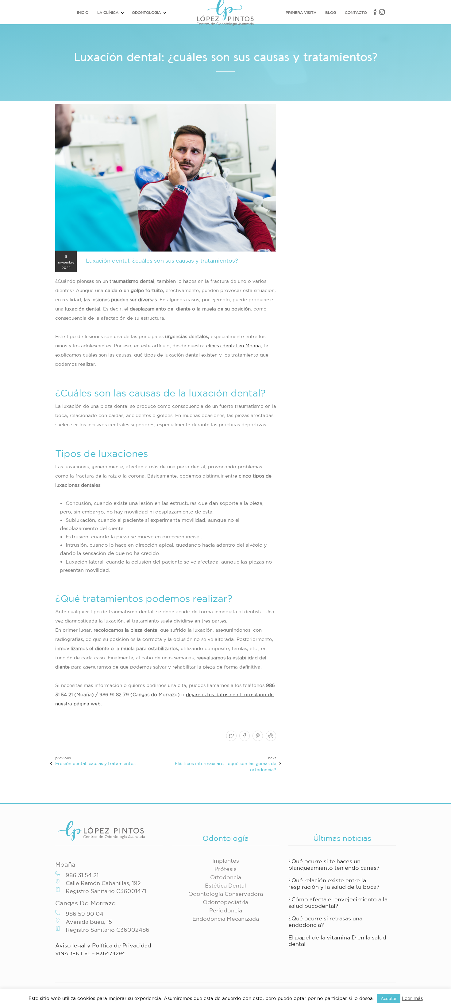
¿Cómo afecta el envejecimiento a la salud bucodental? (337, 902)
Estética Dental (225, 885)
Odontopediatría (225, 902)
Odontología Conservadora (225, 894)
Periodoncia (225, 910)
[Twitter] (231, 736)
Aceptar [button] (389, 998)
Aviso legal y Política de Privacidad (103, 945)
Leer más (412, 998)
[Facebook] (244, 736)
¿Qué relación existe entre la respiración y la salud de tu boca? (334, 883)
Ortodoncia (225, 877)
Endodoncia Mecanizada (225, 918)
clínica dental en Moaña (233, 345)
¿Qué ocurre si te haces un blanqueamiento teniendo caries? (334, 864)
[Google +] (270, 736)
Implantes (225, 860)
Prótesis (225, 869)
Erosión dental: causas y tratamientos (95, 763)
